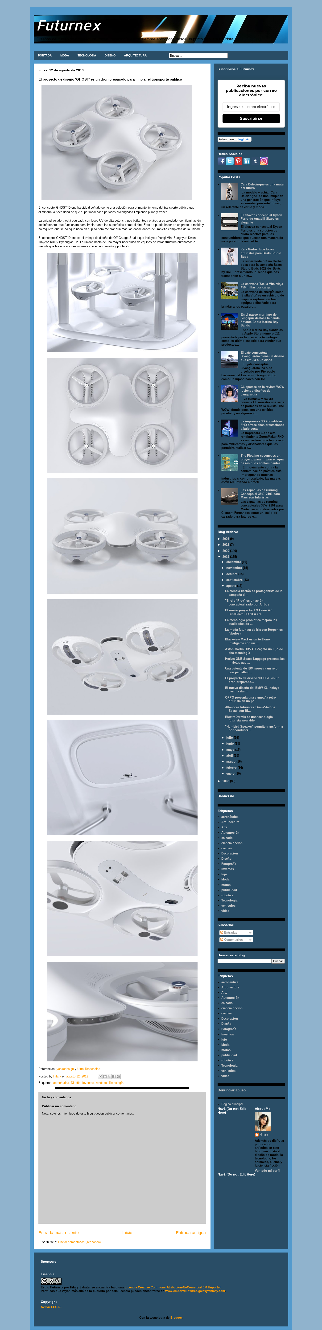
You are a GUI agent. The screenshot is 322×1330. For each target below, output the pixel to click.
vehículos (228, 905)
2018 (226, 781)
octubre (232, 574)
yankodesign (65, 1069)
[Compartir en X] (109, 1076)
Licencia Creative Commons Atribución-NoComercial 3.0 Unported (173, 1287)
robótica (101, 1083)
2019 (226, 556)
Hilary (264, 1134)
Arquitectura (230, 822)
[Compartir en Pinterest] (118, 1076)
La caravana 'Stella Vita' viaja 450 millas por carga (262, 285)
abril (230, 755)
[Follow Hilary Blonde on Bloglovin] (235, 140)
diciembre (234, 562)
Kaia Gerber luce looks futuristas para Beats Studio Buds (261, 253)
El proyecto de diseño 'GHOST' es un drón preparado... (252, 680)
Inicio (127, 1232)
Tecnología (116, 1083)
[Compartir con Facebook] (113, 1076)
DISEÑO (110, 55)
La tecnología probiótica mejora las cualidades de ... (251, 622)
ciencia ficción (232, 843)
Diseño (75, 1083)
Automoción (230, 832)
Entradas (230, 932)
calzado (227, 838)
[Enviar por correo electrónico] (100, 1076)
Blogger (176, 1317)
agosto (231, 586)
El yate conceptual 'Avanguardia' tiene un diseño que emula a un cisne (262, 356)
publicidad (229, 890)
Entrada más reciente (58, 1232)
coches (226, 848)
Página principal (232, 1104)
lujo (224, 874)
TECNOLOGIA (87, 55)
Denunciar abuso (232, 1090)
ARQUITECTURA (135, 55)
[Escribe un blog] (105, 1076)
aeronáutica (61, 1083)
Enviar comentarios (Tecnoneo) (79, 1242)
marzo (231, 761)
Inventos (88, 1083)
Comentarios (233, 939)
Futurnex (68, 25)
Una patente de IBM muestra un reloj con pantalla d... (251, 670)
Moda (225, 879)
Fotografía (228, 864)
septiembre (235, 580)
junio (230, 743)
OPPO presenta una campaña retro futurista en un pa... (250, 699)
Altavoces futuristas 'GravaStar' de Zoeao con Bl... (250, 709)
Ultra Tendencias (89, 1069)
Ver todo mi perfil (267, 1170)
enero (230, 773)
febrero (232, 767)
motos (226, 885)
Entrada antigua (191, 1232)
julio (230, 737)
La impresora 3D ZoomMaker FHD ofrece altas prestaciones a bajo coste (262, 425)
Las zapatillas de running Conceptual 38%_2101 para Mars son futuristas (260, 493)
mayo (230, 749)
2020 (226, 551)
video (225, 911)
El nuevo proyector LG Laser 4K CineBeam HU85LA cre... (248, 612)
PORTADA (45, 55)
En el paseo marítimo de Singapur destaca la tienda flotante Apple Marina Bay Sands (260, 320)
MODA (64, 55)
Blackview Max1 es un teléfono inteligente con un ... (247, 641)
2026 (226, 539)
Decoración (229, 853)
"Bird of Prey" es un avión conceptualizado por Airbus (247, 602)
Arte (224, 827)
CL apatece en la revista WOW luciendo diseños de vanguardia (262, 390)
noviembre (234, 568)
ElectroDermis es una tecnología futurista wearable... (249, 718)
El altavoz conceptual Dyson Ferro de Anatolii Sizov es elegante (261, 218)
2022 (226, 544)
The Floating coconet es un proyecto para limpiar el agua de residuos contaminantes (262, 459)
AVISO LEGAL (51, 1307)
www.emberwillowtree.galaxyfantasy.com (195, 1291)
